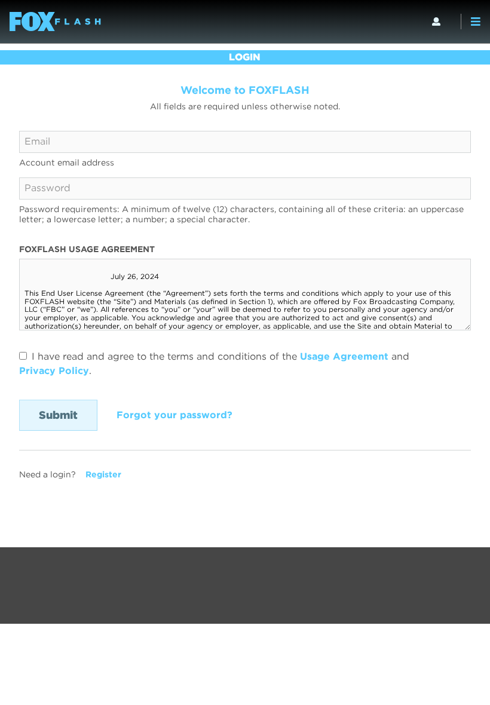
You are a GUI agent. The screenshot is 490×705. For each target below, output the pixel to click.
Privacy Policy (54, 370)
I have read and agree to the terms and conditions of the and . (214, 363)
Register (103, 474)
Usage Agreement (344, 356)
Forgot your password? (174, 415)
